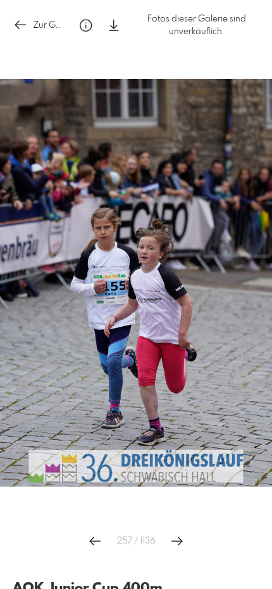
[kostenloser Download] (113, 25)
